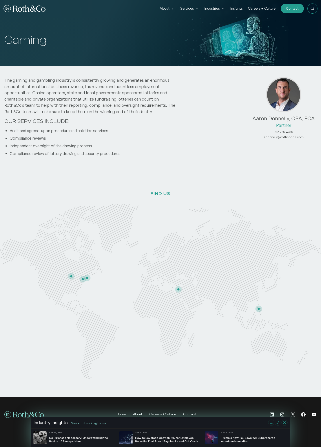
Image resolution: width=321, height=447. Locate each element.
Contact (292, 8)
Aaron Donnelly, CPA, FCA (283, 118)
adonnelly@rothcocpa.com (284, 137)
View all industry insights (86, 423)
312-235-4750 (283, 132)
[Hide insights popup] (271, 423)
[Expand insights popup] (278, 423)
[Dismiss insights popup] (284, 423)
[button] (312, 9)
